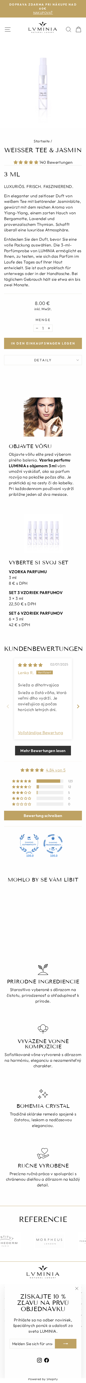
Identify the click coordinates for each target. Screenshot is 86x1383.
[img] (30, 664)
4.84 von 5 (55, 769)
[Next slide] (78, 706)
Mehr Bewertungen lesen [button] (42, 750)
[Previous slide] (8, 706)
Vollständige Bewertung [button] (40, 732)
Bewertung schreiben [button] (43, 815)
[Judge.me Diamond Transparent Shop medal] (53, 843)
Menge (43, 320)
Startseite (42, 141)
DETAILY (43, 360)
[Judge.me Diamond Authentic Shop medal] (29, 843)
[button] (26, 162)
